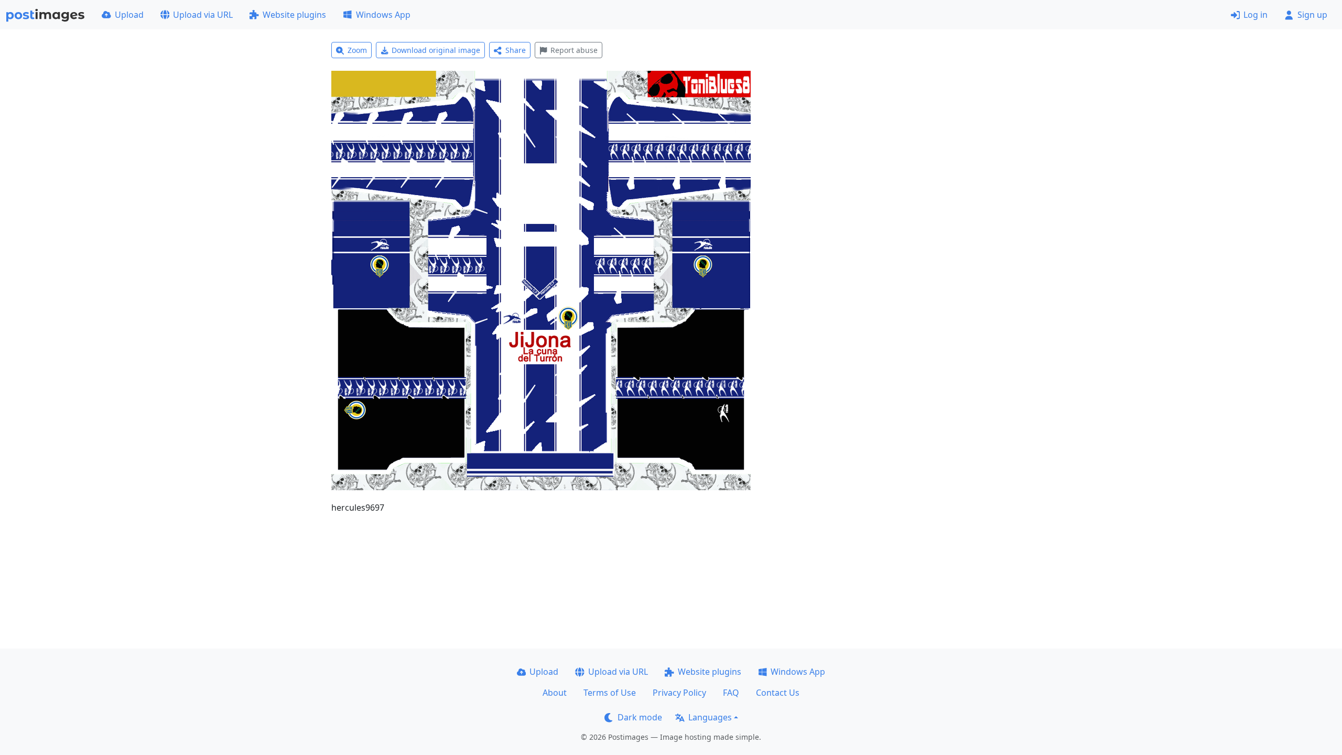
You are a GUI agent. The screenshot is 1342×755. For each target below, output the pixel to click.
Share (515, 50)
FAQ (731, 692)
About (555, 692)
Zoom (357, 50)
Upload (129, 14)
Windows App (383, 14)
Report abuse (574, 50)
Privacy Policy (679, 692)
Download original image (436, 50)
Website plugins (294, 14)
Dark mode (640, 717)
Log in (1255, 14)
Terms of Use (609, 692)
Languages (710, 717)
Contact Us (777, 692)
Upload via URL (203, 14)
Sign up (1312, 14)
